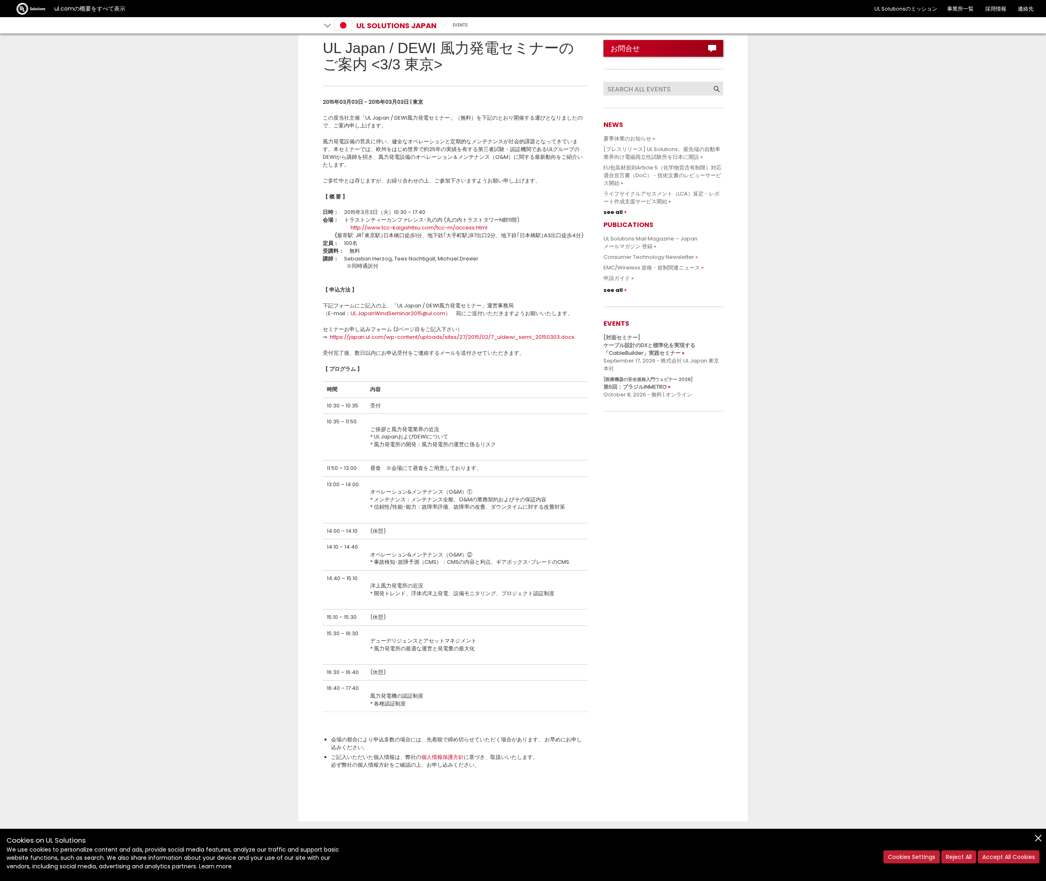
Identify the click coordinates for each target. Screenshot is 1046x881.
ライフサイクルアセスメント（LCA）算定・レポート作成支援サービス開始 (661, 197)
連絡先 (1026, 9)
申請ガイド (616, 278)
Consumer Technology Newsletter (648, 257)
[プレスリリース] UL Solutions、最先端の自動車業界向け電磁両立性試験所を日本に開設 (661, 153)
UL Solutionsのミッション (905, 9)
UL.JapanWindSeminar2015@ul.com (398, 313)
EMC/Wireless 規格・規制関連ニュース (651, 267)
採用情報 (995, 9)
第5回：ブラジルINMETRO (648, 383)
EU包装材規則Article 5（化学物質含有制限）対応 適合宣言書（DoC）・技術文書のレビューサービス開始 (665, 175)
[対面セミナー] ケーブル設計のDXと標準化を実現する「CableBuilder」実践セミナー (649, 345)
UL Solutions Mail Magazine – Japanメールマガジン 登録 (650, 242)
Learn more (215, 866)
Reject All (959, 857)
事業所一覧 (960, 9)
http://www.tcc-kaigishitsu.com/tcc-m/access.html (419, 227)
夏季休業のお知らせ (627, 138)
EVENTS (460, 25)
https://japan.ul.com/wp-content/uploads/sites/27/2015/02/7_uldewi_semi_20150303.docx (452, 337)
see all (613, 212)
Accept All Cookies (1008, 857)
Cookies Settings (911, 857)
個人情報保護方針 (442, 757)
